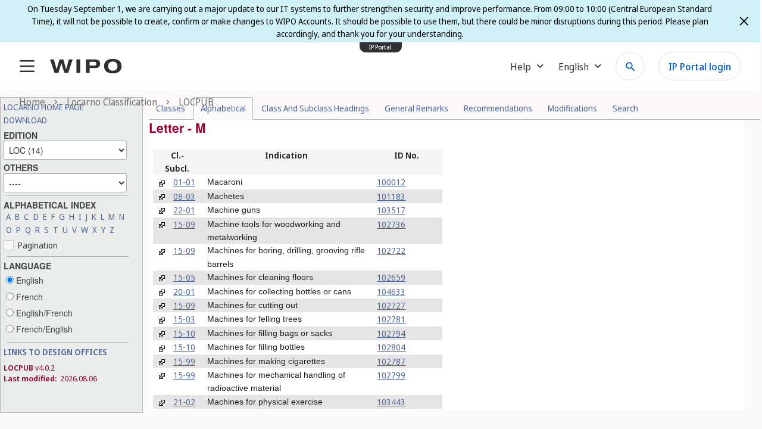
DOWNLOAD (25, 120)
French (28, 297)
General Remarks (416, 108)
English (28, 280)
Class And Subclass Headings (315, 108)
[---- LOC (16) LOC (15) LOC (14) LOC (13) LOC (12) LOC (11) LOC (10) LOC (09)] (65, 149)
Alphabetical (223, 108)
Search (625, 108)
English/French (43, 313)
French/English (43, 329)
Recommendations (498, 108)
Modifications (572, 108)
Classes (170, 108)
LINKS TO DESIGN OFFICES (55, 352)
